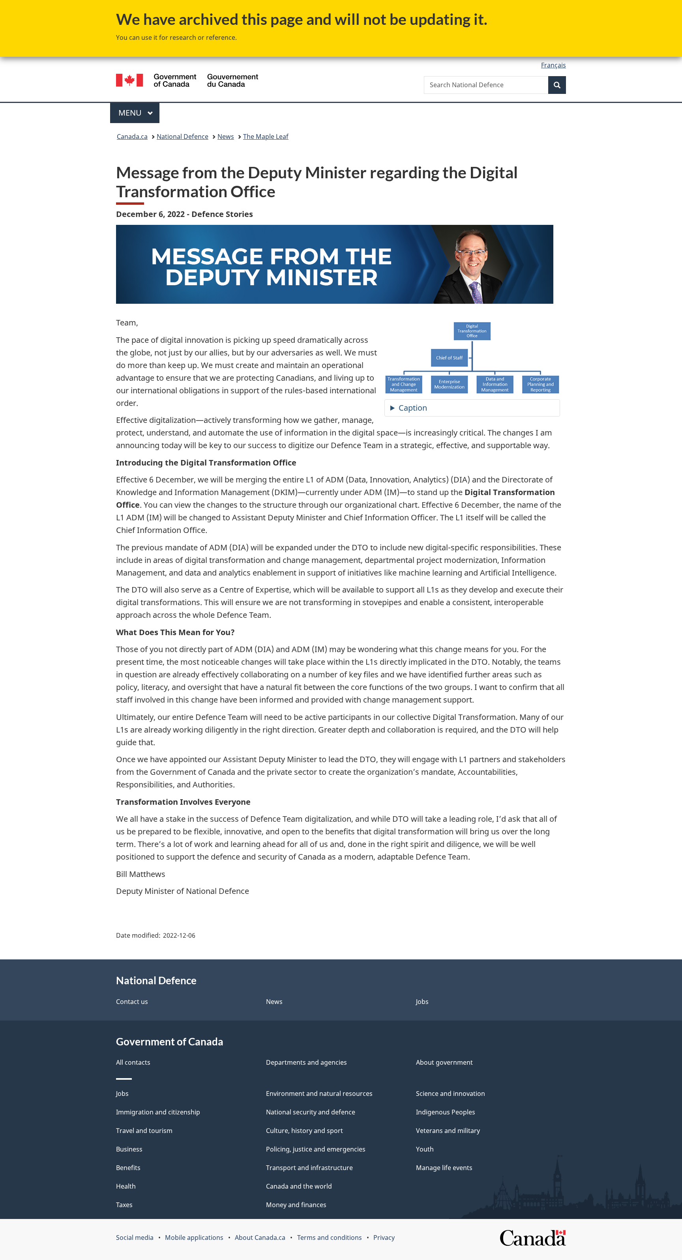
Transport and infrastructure (309, 1167)
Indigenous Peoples (445, 1112)
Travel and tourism (144, 1130)
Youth (425, 1149)
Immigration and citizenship (158, 1112)
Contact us (132, 1001)
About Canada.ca (260, 1237)
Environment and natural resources (319, 1093)
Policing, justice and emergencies (315, 1149)
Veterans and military (448, 1130)
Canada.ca (132, 136)
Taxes (124, 1204)
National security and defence (310, 1112)
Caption (413, 407)
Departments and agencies (306, 1062)
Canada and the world (299, 1186)
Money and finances (296, 1204)
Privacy (384, 1237)
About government (444, 1062)
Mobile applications (194, 1237)
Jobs (422, 1001)
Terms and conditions (329, 1237)
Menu (131, 112)
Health (126, 1186)
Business (129, 1149)
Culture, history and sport (304, 1130)
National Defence (182, 136)
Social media (135, 1237)
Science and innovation (450, 1093)
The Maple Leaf (266, 136)
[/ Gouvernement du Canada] (187, 81)
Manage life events (444, 1167)
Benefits (128, 1167)
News (225, 136)
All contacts (133, 1062)
